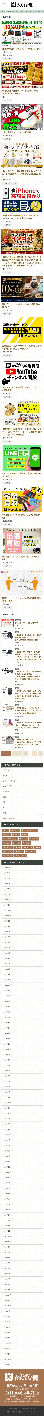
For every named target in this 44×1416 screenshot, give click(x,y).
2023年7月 (7, 1065)
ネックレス (8, 851)
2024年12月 (7, 974)
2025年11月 (7, 915)
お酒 (6, 830)
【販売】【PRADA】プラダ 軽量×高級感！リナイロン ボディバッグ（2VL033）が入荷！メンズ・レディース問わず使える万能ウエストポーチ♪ (28, 657)
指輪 (18, 847)
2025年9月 (7, 926)
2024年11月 (7, 980)
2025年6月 (7, 942)
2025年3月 (7, 958)
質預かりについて (31, 11)
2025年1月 (7, 969)
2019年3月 (7, 1343)
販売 (4, 797)
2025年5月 (7, 948)
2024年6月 (7, 1006)
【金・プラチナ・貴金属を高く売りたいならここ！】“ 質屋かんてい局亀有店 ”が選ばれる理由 (22, 174)
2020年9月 (7, 1247)
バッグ (27, 843)
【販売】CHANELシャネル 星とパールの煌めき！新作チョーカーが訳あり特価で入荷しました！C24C (28, 742)
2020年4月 (7, 1274)
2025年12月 (7, 910)
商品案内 (6, 791)
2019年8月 (7, 1316)
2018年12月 (7, 1359)
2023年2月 (7, 1092)
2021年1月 (7, 1226)
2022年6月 (7, 1135)
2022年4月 (7, 1145)
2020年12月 (7, 1231)
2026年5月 (7, 884)
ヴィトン (24, 839)
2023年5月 (7, 1076)
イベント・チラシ (9, 781)
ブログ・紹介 (7, 786)
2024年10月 (7, 985)
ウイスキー (8, 847)
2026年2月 (7, 899)
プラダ (17, 834)
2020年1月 (7, 1290)
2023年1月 (7, 1097)
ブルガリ (17, 843)
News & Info (10, 11)
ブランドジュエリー (30, 830)
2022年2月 (7, 1156)
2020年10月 (7, 1241)
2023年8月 (7, 1060)
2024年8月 (7, 996)
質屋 (4, 813)
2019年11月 (7, 1300)
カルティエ (31, 851)
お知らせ (6, 770)
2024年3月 (7, 1022)
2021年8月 (7, 1188)
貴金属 (7, 834)
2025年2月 (7, 964)
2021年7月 (7, 1193)
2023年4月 (7, 1081)
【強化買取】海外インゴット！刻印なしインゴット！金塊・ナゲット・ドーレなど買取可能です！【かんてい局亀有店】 (22, 431)
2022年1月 (7, 1161)
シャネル (20, 851)
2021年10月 (7, 1177)
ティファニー (21, 855)
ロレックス (28, 847)
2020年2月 (7, 1284)
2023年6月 (7, 1071)
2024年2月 (7, 1028)
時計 (25, 834)
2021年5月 (7, 1204)
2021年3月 (7, 1215)
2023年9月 (7, 1054)
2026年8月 (7, 867)
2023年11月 (7, 1044)
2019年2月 (7, 1348)
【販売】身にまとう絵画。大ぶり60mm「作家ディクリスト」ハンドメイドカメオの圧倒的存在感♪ (28, 710)
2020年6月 (7, 1263)
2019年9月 (7, 1311)
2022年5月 (7, 1140)
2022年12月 (7, 1103)
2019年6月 (7, 1327)
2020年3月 (7, 1279)
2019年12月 (7, 1295)
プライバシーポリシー (27, 1408)
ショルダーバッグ (11, 839)
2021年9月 (7, 1183)
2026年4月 (7, 889)
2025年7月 (7, 937)
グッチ (7, 843)
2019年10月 (7, 1306)
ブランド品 (8, 855)
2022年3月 (7, 1151)
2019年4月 (7, 1338)
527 (34, 753)
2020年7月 (7, 1258)
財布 (38, 847)
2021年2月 (7, 1220)
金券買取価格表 (8, 818)
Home (3, 11)
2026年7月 (7, 873)
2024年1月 (7, 1033)
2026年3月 (7, 894)
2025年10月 (7, 921)
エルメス (35, 839)
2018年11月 (7, 1364)
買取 (4, 802)
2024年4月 (7, 1017)
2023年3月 (7, 1087)
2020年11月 (7, 1236)
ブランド (16, 830)
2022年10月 (7, 1113)
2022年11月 (7, 1108)
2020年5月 (7, 1268)
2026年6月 (7, 878)
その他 (5, 775)
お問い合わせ (13, 1408)
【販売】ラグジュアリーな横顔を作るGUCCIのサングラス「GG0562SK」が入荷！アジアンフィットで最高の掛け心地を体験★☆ (28, 676)
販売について (20, 11)
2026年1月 (7, 905)
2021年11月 (7, 1172)
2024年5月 (7, 1012)
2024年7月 (7, 1001)
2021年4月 (7, 1210)
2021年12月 (7, 1167)
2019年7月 (7, 1322)
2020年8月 (7, 1252)
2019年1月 (7, 1354)
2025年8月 (7, 932)
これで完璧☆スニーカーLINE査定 (16, 132)
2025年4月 (7, 953)
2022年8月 (7, 1124)
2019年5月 (7, 1332)
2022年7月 (7, 1129)
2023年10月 (7, 1049)
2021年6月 (7, 1199)
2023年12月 (7, 1038)
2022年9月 (7, 1119)
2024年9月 (7, 990)
